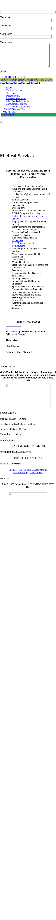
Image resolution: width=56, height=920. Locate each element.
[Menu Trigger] (6, 4)
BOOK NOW (7, 114)
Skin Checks (18, 275)
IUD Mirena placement (23, 243)
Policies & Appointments (35, 470)
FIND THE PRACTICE (13, 77)
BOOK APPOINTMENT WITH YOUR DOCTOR (26, 79)
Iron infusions (18, 246)
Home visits (17, 240)
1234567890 (8, 109)
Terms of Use (36, 472)
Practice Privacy (21, 472)
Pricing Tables (16, 470)
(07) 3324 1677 (9, 111)
